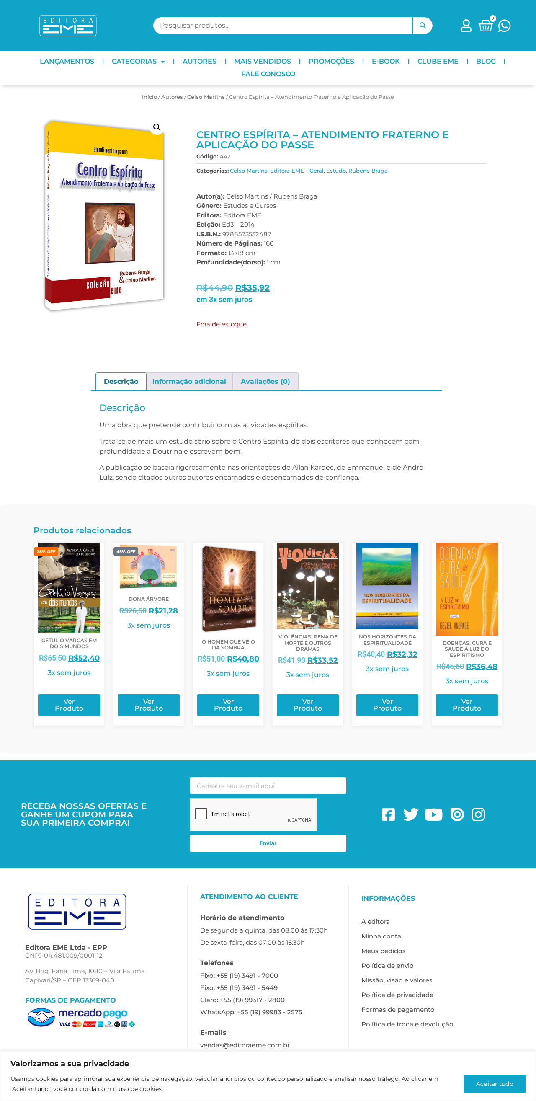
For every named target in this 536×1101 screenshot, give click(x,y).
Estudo (336, 170)
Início (149, 96)
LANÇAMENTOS (67, 61)
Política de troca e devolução (407, 1024)
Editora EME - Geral (297, 170)
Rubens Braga (368, 170)
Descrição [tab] (121, 381)
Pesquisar (422, 25)
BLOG (486, 61)
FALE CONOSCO (268, 74)
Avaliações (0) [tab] (265, 381)
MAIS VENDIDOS (262, 61)
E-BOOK (386, 61)
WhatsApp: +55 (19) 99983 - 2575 (251, 1012)
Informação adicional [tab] (189, 381)
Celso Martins (206, 96)
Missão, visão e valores (397, 980)
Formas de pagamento (398, 1009)
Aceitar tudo (494, 1084)
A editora (375, 921)
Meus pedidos (383, 951)
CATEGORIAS (134, 61)
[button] (157, 127)
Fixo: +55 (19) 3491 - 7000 (239, 976)
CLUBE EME (438, 61)
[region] (268, 1076)
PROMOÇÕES (331, 61)
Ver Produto (69, 705)
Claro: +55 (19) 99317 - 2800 (242, 1000)
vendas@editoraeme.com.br (245, 1045)
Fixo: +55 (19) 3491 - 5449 (239, 988)
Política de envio (387, 965)
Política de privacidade (397, 995)
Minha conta (381, 936)
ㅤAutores (172, 96)
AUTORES (199, 61)
